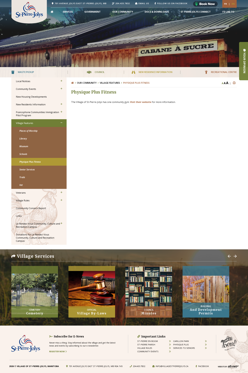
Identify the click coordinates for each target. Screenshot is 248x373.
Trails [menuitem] (22, 177)
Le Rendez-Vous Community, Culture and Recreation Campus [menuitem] (38, 225)
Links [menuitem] (19, 216)
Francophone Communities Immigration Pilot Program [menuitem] (37, 114)
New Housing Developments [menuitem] (31, 96)
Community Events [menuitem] (26, 89)
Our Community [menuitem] (122, 11)
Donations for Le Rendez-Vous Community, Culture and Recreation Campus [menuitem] (35, 237)
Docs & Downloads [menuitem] (157, 11)
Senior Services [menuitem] (27, 169)
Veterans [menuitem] (21, 192)
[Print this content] (234, 83)
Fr (225, 3)
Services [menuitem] (68, 11)
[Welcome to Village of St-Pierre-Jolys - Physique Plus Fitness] (29, 11)
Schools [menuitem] (23, 154)
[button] (61, 81)
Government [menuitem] (92, 11)
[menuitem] (52, 11)
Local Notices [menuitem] (23, 81)
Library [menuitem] (23, 138)
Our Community (87, 82)
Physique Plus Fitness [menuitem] (30, 161)
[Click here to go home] (74, 83)
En (233, 3)
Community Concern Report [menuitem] (31, 208)
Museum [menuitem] (23, 146)
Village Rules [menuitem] (23, 200)
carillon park (181, 341)
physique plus (181, 344)
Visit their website (140, 102)
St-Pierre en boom (147, 341)
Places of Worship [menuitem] (28, 130)
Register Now (57, 351)
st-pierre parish (146, 344)
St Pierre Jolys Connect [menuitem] (196, 11)
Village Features (110, 82)
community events (147, 351)
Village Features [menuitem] (24, 123)
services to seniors (184, 348)
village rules (144, 348)
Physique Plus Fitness (136, 82)
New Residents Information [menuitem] (30, 104)
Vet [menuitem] (21, 185)
